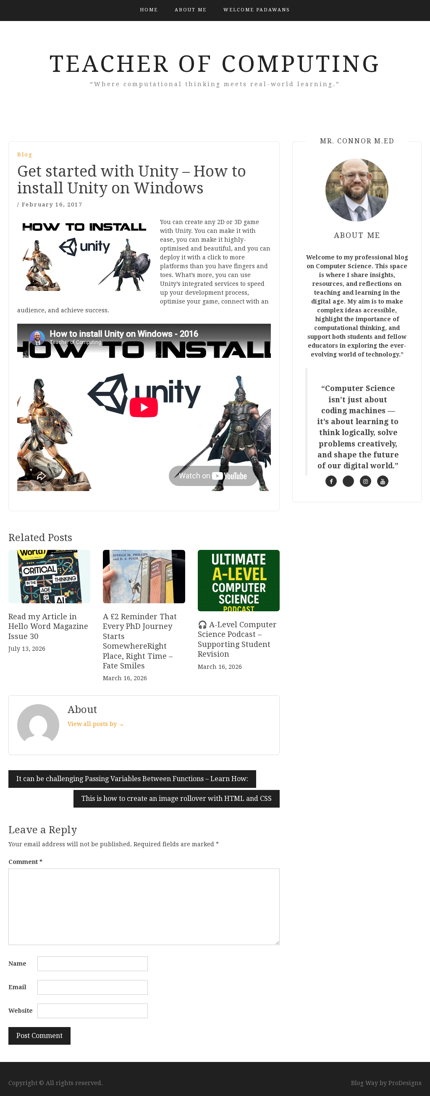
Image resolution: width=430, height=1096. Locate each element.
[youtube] (382, 481)
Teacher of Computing (215, 63)
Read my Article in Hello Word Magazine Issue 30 (48, 626)
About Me (191, 10)
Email (17, 987)
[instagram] (365, 481)
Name (17, 963)
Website (20, 1010)
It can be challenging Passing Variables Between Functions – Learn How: (132, 779)
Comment (25, 861)
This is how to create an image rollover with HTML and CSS (176, 799)
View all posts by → (96, 724)
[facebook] (331, 481)
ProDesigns (405, 1083)
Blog (25, 154)
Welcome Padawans (256, 10)
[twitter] (348, 481)
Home (149, 10)
